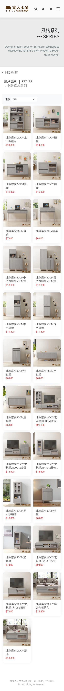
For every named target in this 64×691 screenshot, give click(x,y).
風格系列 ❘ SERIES (18, 81)
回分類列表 (11, 72)
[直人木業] (17, 8)
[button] (36, 9)
